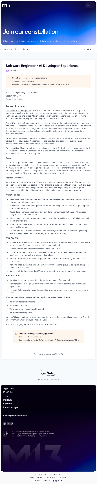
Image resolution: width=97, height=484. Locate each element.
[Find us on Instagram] (11, 423)
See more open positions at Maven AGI (49, 354)
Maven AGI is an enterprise (18, 110)
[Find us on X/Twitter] (8, 423)
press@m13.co (21, 415)
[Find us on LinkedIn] (4, 423)
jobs (17, 49)
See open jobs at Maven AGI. (23, 81)
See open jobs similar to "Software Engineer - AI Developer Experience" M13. (42, 84)
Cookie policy (54, 379)
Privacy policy (43, 379)
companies (7, 49)
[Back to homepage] (6, 5)
